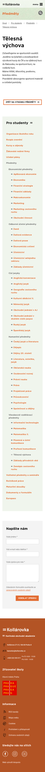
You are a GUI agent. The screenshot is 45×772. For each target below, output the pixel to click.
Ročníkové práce (15, 481)
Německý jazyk (21, 304)
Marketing (18, 203)
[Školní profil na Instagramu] (15, 756)
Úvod (4, 23)
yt (8, 762)
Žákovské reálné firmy (18, 151)
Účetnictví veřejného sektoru (23, 259)
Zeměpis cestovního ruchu (23, 467)
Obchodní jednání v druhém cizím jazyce (22, 317)
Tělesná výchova (9, 27)
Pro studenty (16, 23)
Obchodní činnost (22, 218)
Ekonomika (19, 180)
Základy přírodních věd (25, 461)
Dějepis (17, 347)
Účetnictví (18, 252)
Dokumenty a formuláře (19, 493)
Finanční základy (22, 192)
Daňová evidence (22, 235)
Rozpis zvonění (14, 140)
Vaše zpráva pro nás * (15, 562)
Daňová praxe (20, 241)
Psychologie (19, 403)
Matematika (19, 429)
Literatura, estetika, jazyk (23, 360)
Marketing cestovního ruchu (23, 210)
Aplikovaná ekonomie (24, 174)
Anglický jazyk (21, 284)
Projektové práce (22, 391)
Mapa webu (14, 718)
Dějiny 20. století (22, 353)
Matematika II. (21, 434)
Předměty (30, 23)
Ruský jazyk (19, 325)
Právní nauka (20, 379)
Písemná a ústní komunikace (20, 441)
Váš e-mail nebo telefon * (16, 549)
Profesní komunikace (24, 449)
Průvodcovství (20, 397)
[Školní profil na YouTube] (24, 756)
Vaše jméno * (12, 537)
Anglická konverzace (24, 278)
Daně (16, 229)
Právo (16, 385)
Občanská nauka (22, 368)
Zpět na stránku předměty (21, 102)
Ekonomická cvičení (23, 246)
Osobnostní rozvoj (23, 374)
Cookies (12, 723)
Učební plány (13, 157)
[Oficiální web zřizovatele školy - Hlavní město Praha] (9, 694)
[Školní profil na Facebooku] (5, 756)
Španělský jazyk (21, 330)
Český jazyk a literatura (25, 342)
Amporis (16, 762)
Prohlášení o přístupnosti (19, 729)
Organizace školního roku (19, 134)
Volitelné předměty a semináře (22, 475)
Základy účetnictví (23, 267)
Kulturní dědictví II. (23, 298)
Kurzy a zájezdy (14, 146)
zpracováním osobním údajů (18, 590)
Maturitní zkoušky (15, 487)
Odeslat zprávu (27, 598)
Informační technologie (26, 423)
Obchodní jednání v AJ (25, 310)
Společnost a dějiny (23, 409)
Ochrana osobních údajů (19, 735)
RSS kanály (13, 712)
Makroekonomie (21, 197)
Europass (11, 498)
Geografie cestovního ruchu (24, 291)
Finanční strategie (23, 186)
